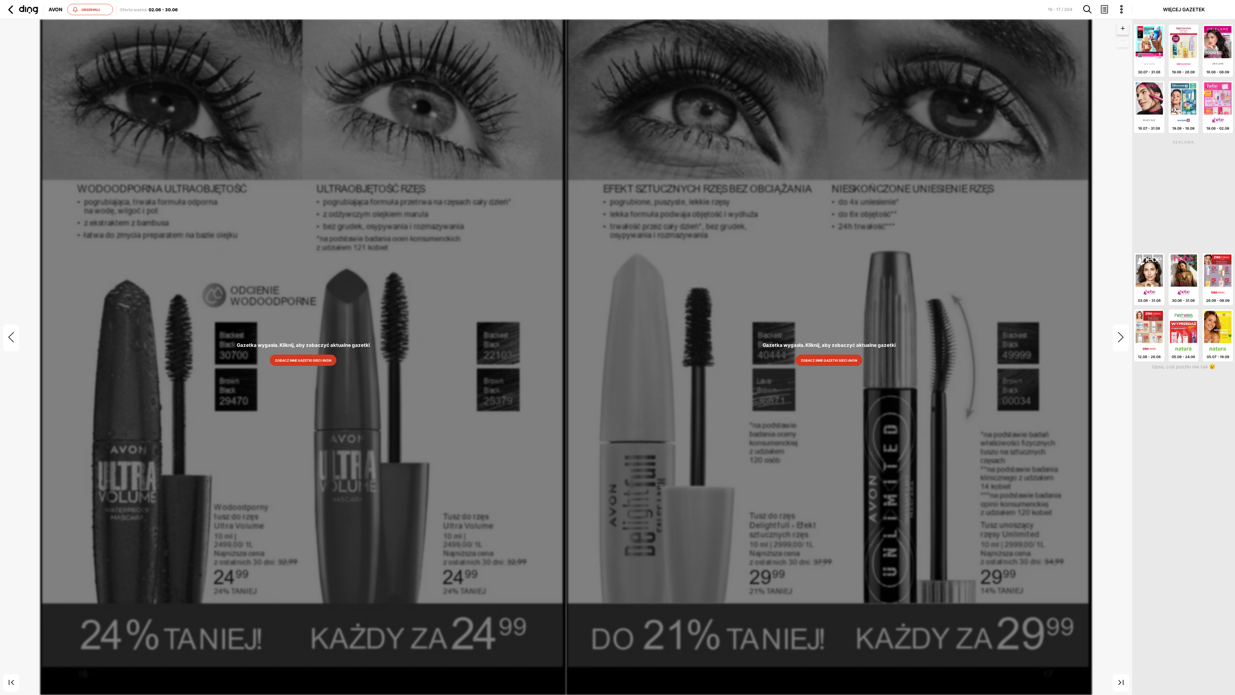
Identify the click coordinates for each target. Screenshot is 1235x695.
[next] (1121, 338)
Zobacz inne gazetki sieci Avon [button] (303, 360)
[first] (11, 683)
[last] (1121, 683)
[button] (22, 9)
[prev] (11, 338)
